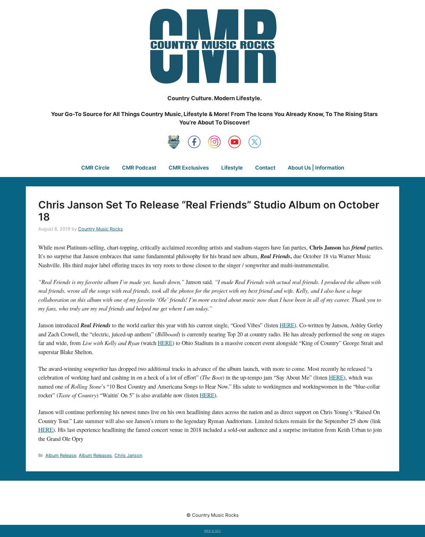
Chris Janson (128, 455)
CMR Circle (95, 168)
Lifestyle (232, 168)
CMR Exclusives (189, 168)
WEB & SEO (212, 531)
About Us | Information (316, 168)
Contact (265, 168)
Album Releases (95, 455)
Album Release (60, 455)
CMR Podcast (139, 168)
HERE (287, 325)
